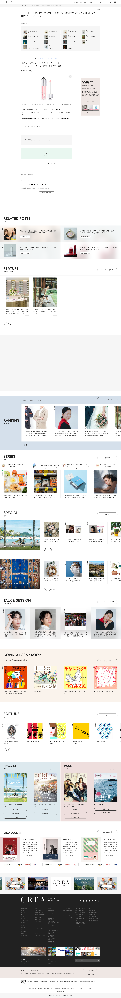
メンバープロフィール (52, 961)
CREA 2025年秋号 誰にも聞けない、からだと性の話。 (53, 922)
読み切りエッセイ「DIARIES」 (80, 912)
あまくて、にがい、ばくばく (80, 920)
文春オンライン (65, 995)
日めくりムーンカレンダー (93, 918)
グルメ (22, 914)
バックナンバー (52, 769)
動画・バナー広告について (55, 988)
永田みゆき (25, 23)
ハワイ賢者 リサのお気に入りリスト (40, 915)
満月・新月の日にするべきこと (94, 920)
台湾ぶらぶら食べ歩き (38, 910)
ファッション (23, 922)
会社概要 (39, 988)
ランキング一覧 (107, 399)
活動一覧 (49, 963)
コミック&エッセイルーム (103, 2)
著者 (35, 963)
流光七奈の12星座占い (93, 912)
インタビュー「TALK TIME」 (80, 918)
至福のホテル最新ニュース (39, 919)
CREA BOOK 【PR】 (24, 963)
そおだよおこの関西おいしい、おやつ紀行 (40, 922)
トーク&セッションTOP (66, 908)
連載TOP (36, 908)
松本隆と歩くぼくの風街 (66, 915)
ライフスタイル (23, 918)
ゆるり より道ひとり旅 (79, 926)
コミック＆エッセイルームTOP (107, 661)
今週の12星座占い (92, 914)
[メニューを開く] (115, 2)
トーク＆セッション (92, 2)
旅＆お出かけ (23, 912)
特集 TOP (107, 514)
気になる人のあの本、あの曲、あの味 (67, 911)
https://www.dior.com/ (29, 128)
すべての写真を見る (67, 104)
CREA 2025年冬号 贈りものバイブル (51, 933)
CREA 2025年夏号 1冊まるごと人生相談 (51, 926)
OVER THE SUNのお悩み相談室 (67, 917)
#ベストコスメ (24, 179)
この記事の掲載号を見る (47, 192)
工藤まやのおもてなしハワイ (39, 917)
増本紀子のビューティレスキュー (40, 936)
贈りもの (22, 910)
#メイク (30, 179)
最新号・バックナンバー (25, 961)
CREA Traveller (51, 995)
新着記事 (76, 2)
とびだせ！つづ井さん (79, 914)
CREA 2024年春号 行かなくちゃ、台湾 (51, 942)
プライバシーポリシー (88, 988)
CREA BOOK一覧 (107, 832)
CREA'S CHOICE (24, 931)
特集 (85, 2)
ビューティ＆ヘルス (25, 177)
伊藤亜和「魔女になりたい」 (80, 910)
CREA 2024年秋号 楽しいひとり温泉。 (51, 936)
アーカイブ (23, 927)
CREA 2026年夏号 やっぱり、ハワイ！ (51, 911)
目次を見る (15, 810)
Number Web (58, 995)
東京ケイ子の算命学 (92, 916)
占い (111, 2)
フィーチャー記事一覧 (107, 270)
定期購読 (72, 988)
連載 (81, 2)
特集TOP (49, 908)
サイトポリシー (80, 988)
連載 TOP (107, 458)
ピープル (36, 961)
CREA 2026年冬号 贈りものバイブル (51, 919)
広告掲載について (65, 988)
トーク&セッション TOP (107, 602)
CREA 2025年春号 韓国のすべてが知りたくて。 (53, 930)
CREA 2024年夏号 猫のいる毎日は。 (51, 939)
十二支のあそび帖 (78, 916)
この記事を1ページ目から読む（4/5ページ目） (47, 58)
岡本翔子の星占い (92, 910)
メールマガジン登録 (90, 970)
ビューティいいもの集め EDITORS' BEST (39, 929)
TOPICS (22, 933)
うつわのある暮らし (38, 926)
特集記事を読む (15, 813)
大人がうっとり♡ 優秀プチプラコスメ (40, 933)
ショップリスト (15, 817)
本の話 (71, 995)
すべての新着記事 (24, 908)
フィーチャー (23, 929)
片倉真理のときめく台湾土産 (39, 912)
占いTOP (107, 715)
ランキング (23, 925)
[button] (5, 323)
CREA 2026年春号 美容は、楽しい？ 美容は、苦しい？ (53, 915)
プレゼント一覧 (85, 112)
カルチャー (23, 916)
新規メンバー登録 (90, 101)
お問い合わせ (46, 988)
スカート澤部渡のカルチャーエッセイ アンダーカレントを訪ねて (80, 923)
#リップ (35, 179)
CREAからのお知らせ (24, 935)
